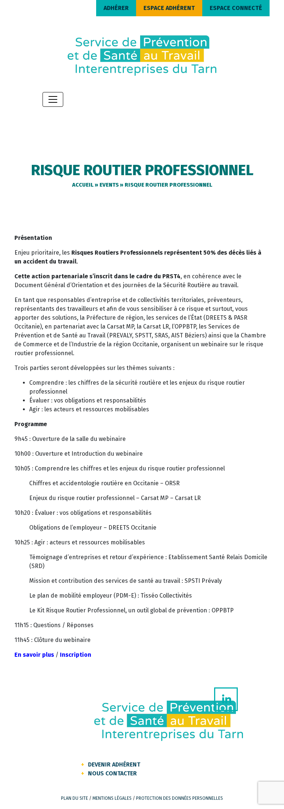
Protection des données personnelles (179, 798)
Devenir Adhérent (114, 764)
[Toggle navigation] (53, 99)
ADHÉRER (116, 7)
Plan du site (74, 798)
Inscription (75, 654)
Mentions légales (112, 798)
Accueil (83, 184)
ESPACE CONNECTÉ (236, 7)
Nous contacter (112, 773)
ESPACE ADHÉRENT (169, 7)
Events (109, 184)
